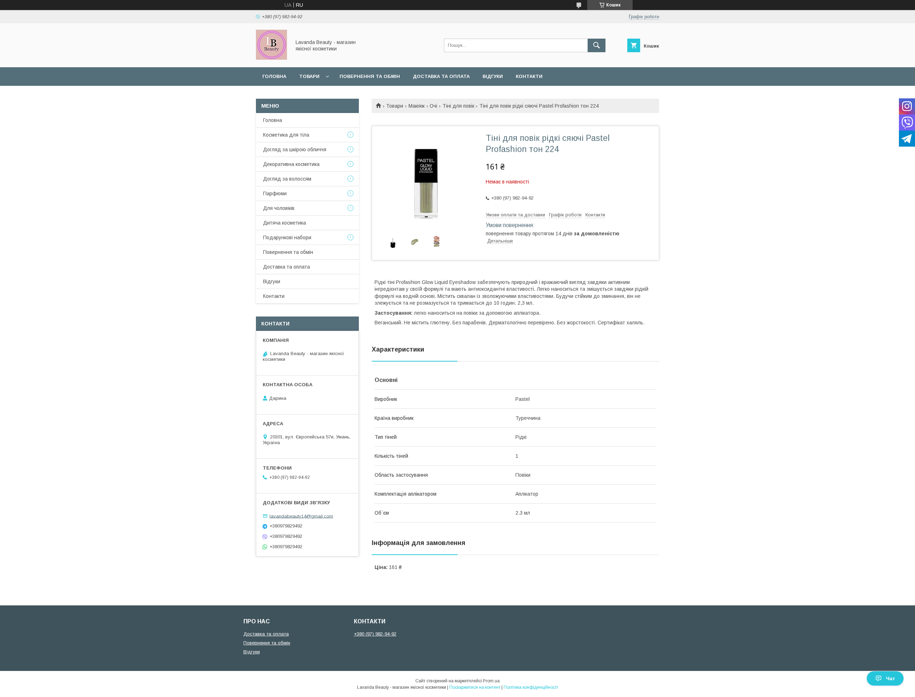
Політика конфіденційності (531, 687)
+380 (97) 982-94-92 (375, 634)
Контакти (529, 76)
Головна (274, 76)
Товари (309, 76)
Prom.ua (491, 680)
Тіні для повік (458, 106)
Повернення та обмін (370, 76)
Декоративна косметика (291, 164)
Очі (433, 106)
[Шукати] (596, 45)
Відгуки (493, 76)
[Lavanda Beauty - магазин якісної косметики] (271, 58)
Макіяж (417, 106)
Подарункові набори (287, 237)
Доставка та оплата (441, 76)
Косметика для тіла (286, 135)
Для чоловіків (279, 208)
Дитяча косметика (284, 223)
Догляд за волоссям (287, 179)
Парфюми (275, 193)
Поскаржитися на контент (474, 687)
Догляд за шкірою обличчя (294, 149)
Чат (890, 678)
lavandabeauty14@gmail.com (301, 516)
